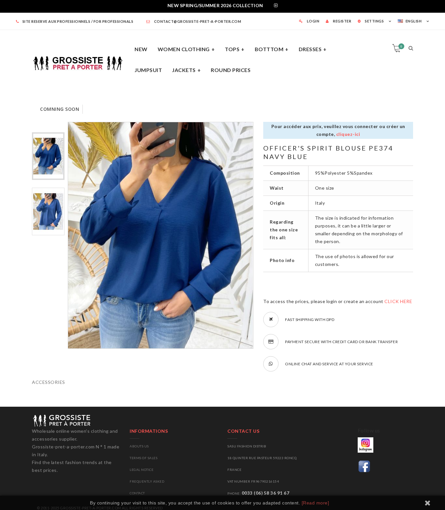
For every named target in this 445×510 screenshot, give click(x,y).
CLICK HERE (398, 301)
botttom (269, 49)
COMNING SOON (59, 109)
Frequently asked (147, 481)
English (414, 21)
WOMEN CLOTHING (184, 49)
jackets (184, 70)
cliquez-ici (348, 134)
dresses (310, 49)
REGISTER (341, 21)
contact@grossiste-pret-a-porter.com (197, 21)
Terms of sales (143, 458)
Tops (232, 49)
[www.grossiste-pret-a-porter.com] (81, 62)
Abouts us (139, 446)
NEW (141, 49)
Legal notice (141, 470)
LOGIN (312, 21)
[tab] (222, 6)
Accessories (48, 382)
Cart (401, 46)
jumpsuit (148, 70)
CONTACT (137, 493)
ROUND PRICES (231, 70)
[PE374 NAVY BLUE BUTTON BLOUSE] (48, 156)
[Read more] (315, 502)
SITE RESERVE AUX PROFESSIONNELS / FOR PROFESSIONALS (77, 21)
